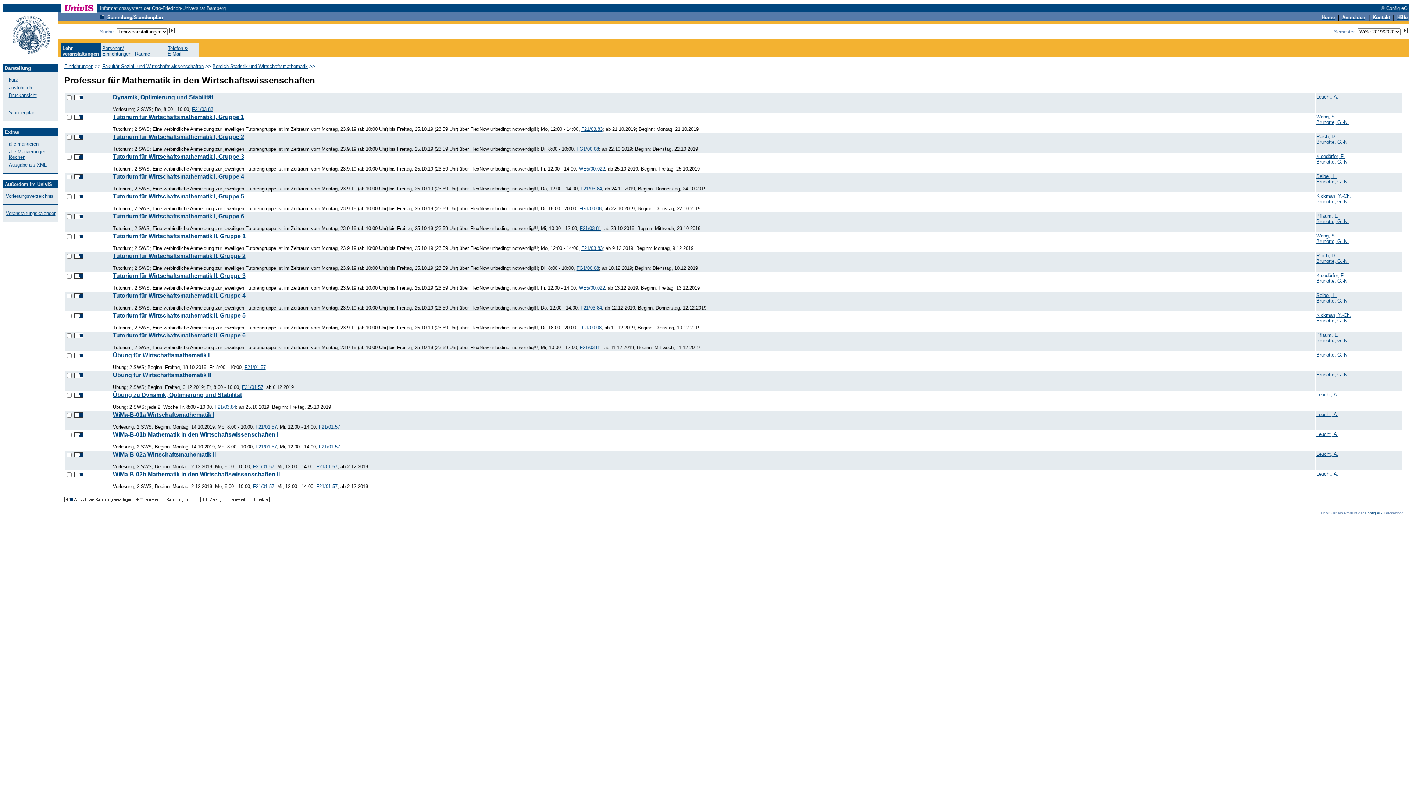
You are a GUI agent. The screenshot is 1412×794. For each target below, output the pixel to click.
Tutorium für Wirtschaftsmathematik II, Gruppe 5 (179, 315)
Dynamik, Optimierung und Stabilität (163, 97)
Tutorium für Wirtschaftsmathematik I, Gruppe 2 (178, 137)
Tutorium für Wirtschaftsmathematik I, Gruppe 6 (178, 216)
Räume (142, 54)
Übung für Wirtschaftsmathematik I (161, 355)
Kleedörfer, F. (1330, 156)
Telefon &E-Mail (178, 51)
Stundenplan (22, 112)
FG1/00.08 (588, 149)
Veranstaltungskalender (31, 213)
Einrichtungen (78, 66)
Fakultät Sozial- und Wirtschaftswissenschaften (153, 66)
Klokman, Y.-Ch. (1333, 196)
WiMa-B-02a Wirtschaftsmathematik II (164, 454)
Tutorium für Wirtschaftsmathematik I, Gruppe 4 (178, 177)
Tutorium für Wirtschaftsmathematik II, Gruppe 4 (179, 296)
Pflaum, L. (1327, 216)
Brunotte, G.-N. (1332, 122)
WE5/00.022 (592, 169)
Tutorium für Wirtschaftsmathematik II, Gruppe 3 (179, 276)
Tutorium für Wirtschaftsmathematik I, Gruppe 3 (178, 157)
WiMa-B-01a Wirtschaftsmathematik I (163, 415)
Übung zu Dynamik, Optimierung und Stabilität (177, 395)
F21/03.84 (591, 189)
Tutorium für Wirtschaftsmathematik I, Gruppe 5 (178, 196)
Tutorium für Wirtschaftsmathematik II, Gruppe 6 (179, 335)
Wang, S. (1326, 116)
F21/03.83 (202, 109)
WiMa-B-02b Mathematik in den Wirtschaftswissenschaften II (196, 474)
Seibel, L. (1326, 176)
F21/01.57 (255, 367)
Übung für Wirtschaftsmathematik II (162, 375)
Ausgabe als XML (28, 165)
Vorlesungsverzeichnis (30, 196)
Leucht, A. (1327, 97)
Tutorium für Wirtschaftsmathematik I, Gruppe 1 (178, 117)
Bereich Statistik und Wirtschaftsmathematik (260, 66)
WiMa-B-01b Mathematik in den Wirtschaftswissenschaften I (195, 435)
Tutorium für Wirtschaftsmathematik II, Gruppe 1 (179, 236)
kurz (13, 80)
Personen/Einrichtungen (116, 51)
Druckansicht (23, 95)
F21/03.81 (590, 228)
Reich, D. (1326, 136)
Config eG (1373, 513)
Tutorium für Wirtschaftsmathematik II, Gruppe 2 (179, 256)
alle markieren (24, 144)
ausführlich (20, 87)
